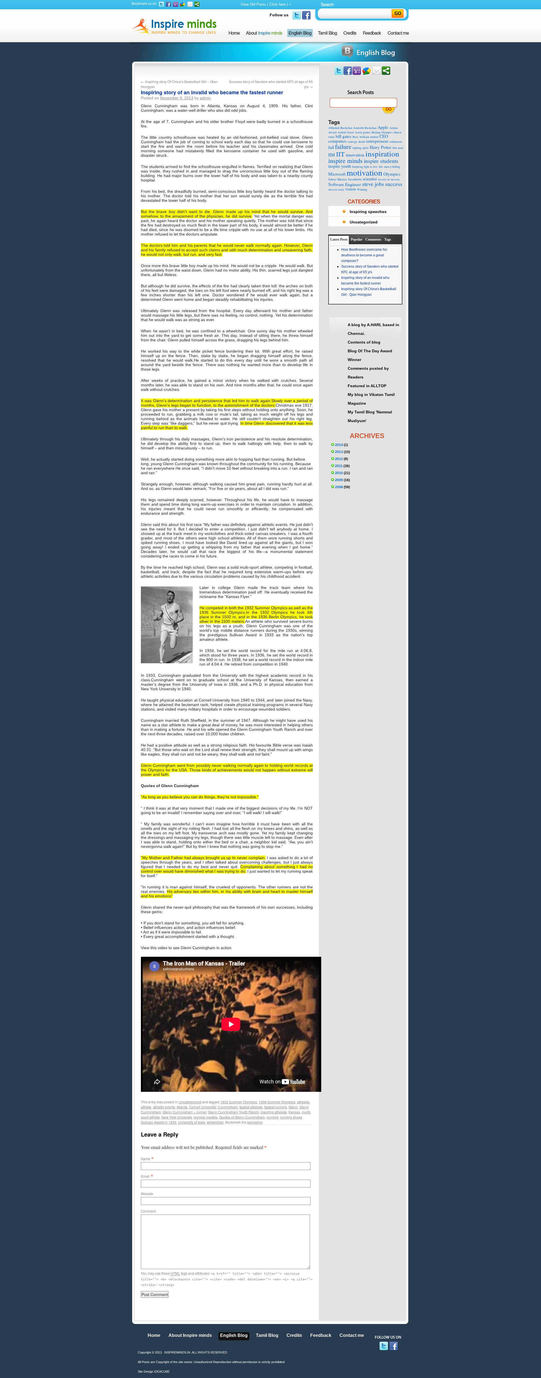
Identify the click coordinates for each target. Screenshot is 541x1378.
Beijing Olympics (382, 132)
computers (337, 141)
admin (205, 98)
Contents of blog (364, 342)
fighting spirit (360, 148)
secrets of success (389, 179)
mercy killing (392, 167)
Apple (383, 127)
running (272, 1117)
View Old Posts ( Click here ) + (266, 4)
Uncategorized (190, 1101)
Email (145, 1176)
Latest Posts (339, 239)
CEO (384, 136)
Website (147, 1193)
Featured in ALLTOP (367, 386)
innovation (355, 155)
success (393, 183)
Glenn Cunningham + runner (184, 1112)
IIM (331, 155)
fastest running (275, 1106)
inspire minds (345, 160)
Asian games (363, 132)
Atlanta (182, 1106)
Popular (356, 239)
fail (331, 147)
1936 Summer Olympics (277, 1101)
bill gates (343, 136)
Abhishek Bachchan (340, 128)
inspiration (382, 153)
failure (343, 146)
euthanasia (395, 142)
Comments (373, 239)
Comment (148, 1211)
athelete (303, 1101)
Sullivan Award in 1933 (158, 1122)
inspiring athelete (273, 1112)
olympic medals (206, 1117)
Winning (362, 189)
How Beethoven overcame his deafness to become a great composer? (364, 255)
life (381, 167)
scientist (370, 179)
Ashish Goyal (346, 132)
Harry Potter (380, 147)
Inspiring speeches (368, 211)
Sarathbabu (355, 179)
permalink (254, 1122)
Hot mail (398, 148)
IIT (340, 154)
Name (145, 1158)
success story (336, 189)
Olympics (391, 174)
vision (350, 189)
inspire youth (339, 166)
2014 (339, 445)
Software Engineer (344, 184)
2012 (339, 459)
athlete (146, 1106)
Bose (355, 137)
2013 (339, 452)
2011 (339, 466)
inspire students (381, 160)
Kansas (294, 1112)
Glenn (293, 1106)
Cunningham (228, 1106)
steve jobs (373, 183)
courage (352, 142)
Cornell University (202, 1106)
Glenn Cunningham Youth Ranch (233, 1112)
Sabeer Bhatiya (337, 179)
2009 (339, 480)
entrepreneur (377, 141)
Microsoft (336, 174)
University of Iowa (191, 1122)
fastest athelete (251, 1106)
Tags (387, 239)
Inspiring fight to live (365, 167)
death (361, 142)
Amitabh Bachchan (364, 128)
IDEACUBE (162, 1371)
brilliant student (369, 137)
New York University (176, 1117)
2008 (339, 487)
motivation (364, 172)
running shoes (291, 1117)
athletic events (164, 1106)
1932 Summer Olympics (238, 1101)
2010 (339, 473)
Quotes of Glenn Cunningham (242, 1117)
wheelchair (215, 1122)
